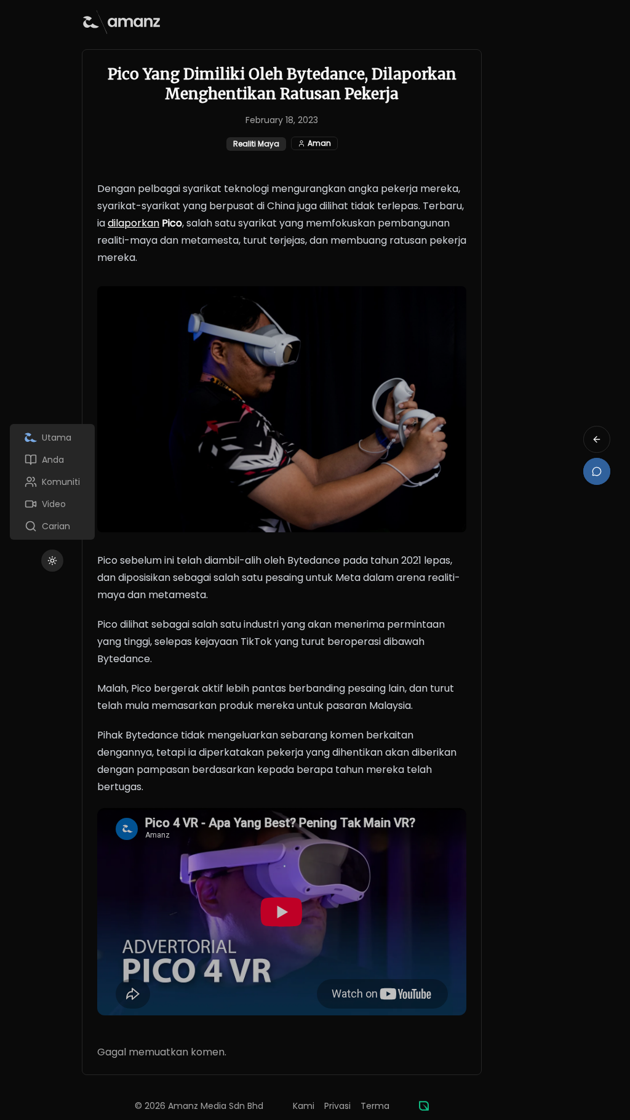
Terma (375, 1106)
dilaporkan (133, 223)
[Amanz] (424, 1106)
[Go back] (596, 439)
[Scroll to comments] (596, 471)
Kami (303, 1106)
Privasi (337, 1106)
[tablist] (52, 482)
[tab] (52, 437)
